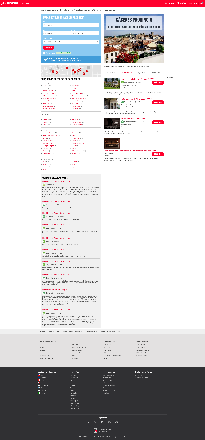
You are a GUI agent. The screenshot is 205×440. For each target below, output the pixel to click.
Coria (73, 356)
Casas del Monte (48, 106)
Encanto (74, 162)
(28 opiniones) (137, 82)
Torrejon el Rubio (77, 93)
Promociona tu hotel (142, 347)
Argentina (44, 390)
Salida (73, 30)
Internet (45, 148)
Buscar (49, 47)
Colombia (44, 378)
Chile (42, 375)
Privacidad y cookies (108, 390)
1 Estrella (45, 122)
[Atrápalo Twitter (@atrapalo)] (95, 422)
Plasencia (75, 85)
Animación (75, 133)
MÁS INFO (158, 82)
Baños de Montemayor (79, 96)
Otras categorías (77, 124)
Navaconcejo (76, 106)
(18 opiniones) (139, 122)
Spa (73, 148)
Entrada (45, 30)
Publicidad (105, 383)
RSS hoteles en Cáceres (143, 353)
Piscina (45, 151)
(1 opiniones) (139, 102)
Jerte (73, 91)
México (43, 393)
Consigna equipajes (49, 146)
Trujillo (45, 88)
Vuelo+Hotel (74, 388)
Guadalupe (46, 103)
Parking (74, 146)
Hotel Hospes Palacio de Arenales (134, 79)
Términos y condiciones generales (113, 388)
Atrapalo (42, 332)
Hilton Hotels (108, 353)
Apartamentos (76, 122)
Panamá (43, 383)
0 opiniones (60, 293)
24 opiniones (61, 216)
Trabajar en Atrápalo (108, 385)
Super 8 (106, 358)
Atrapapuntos (74, 403)
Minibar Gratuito (77, 153)
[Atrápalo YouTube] (116, 422)
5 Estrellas (46, 117)
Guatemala (44, 388)
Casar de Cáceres (77, 350)
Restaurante (75, 138)
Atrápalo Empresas (76, 406)
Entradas (73, 375)
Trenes (72, 383)
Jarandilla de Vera (48, 91)
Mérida (42, 347)
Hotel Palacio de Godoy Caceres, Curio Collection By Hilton (127, 151)
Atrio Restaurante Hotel (130, 119)
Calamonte (75, 358)
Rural (44, 162)
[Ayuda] (193, 3)
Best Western (108, 350)
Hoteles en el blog (141, 356)
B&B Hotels (107, 344)
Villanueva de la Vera (49, 96)
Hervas (74, 88)
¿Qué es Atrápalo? (108, 375)
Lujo (73, 167)
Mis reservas (138, 375)
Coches (72, 398)
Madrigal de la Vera (78, 98)
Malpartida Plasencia (49, 101)
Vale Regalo (74, 401)
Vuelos (72, 380)
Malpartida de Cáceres (79, 347)
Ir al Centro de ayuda (141, 378)
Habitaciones (47, 38)
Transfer (74, 140)
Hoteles (50, 332)
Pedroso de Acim (77, 353)
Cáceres (45, 85)
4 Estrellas (75, 117)
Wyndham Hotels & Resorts (112, 356)
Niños (44, 169)
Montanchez (75, 103)
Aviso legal (105, 393)
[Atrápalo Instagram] (109, 422)
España (64, 332)
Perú (42, 380)
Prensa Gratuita (47, 153)
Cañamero (75, 108)
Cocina (45, 138)
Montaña (45, 167)
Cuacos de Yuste (77, 101)
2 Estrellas (75, 119)
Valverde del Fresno (49, 108)
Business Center (48, 143)
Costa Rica (44, 385)
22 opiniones (57, 185)
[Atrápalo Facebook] (102, 422)
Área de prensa (107, 380)
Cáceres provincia (74, 332)
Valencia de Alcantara (49, 93)
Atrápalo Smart (75, 408)
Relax (73, 164)
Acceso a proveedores (142, 350)
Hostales (45, 124)
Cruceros (73, 396)
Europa (57, 332)
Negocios (45, 164)
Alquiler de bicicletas (78, 143)
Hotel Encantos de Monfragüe (133, 99)
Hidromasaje (47, 140)
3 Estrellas (46, 119)
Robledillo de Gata (48, 98)
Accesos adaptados (48, 133)
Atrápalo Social (107, 378)
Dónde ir (46, 22)
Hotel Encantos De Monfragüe (54, 290)
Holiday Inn (107, 347)
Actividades (74, 378)
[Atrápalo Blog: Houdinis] (88, 422)
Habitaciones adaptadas (50, 135)
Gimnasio (75, 135)
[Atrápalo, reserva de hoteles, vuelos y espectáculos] (10, 3)
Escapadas (73, 393)
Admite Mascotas (77, 151)
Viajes (72, 390)
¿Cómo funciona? (141, 344)
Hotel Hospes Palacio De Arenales (56, 181)
